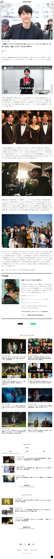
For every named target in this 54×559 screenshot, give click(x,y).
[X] (24, 544)
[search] (52, 1)
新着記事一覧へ (27, 527)
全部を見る (27, 485)
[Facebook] (20, 544)
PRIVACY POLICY (33, 550)
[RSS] (33, 544)
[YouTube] (29, 544)
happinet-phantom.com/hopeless (35, 315)
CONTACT (19, 550)
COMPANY (25, 550)
